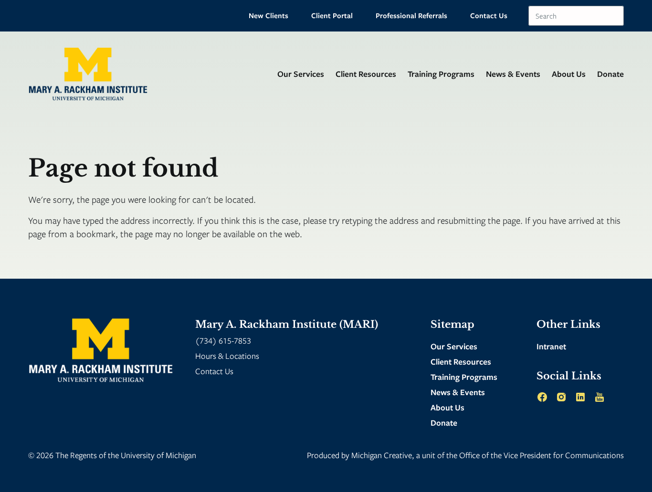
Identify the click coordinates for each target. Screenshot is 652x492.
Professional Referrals (411, 15)
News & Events (513, 73)
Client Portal (332, 15)
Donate (610, 73)
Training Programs (441, 73)
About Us (569, 73)
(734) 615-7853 (223, 340)
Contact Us (488, 15)
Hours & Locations (227, 355)
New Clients (268, 15)
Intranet (551, 346)
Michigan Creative (381, 455)
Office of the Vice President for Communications (541, 455)
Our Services (300, 73)
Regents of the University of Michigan (133, 455)
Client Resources (366, 73)
